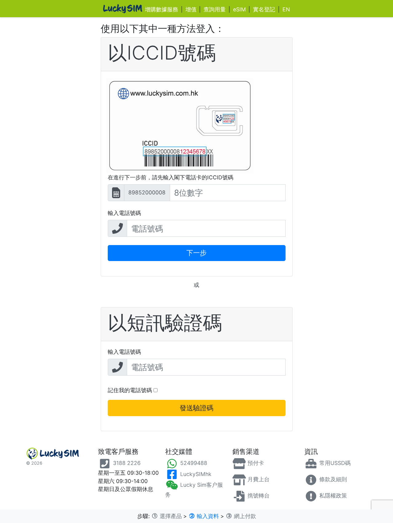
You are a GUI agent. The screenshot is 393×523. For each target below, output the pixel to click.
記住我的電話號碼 (131, 390)
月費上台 (258, 479)
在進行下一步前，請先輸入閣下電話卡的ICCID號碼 (170, 177)
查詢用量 (215, 9)
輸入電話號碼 (124, 213)
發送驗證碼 (196, 408)
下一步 (196, 253)
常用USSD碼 (334, 463)
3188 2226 (126, 463)
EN (286, 9)
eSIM (239, 9)
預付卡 (255, 463)
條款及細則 (332, 479)
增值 (190, 9)
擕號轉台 (258, 495)
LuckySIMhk (195, 474)
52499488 (193, 463)
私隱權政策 (332, 495)
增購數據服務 (161, 9)
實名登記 (264, 9)
